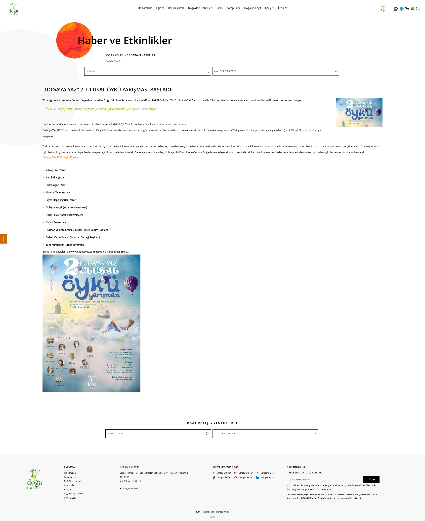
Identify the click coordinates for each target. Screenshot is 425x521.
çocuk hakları (116, 109)
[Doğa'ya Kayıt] (396, 9)
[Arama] (418, 9)
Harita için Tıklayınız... (130, 488)
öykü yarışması (83, 109)
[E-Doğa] (412, 9)
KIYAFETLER (70, 497)
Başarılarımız (70, 476)
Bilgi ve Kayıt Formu (74, 493)
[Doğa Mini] (391, 9)
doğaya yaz (65, 109)
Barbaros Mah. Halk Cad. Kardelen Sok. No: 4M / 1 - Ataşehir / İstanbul (154, 472)
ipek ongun (149, 109)
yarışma (100, 109)
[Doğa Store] (407, 9)
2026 (212, 516)
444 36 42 (124, 476)
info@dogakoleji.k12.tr (131, 481)
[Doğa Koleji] (45, 479)
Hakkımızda (70, 472)
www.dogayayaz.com (83, 251)
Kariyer (269, 8)
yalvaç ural (133, 109)
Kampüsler (233, 8)
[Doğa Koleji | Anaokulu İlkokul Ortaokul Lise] (10, 8)
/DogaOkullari (224, 472)
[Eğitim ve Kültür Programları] (401, 9)
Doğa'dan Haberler (200, 8)
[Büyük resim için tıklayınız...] (357, 114)
